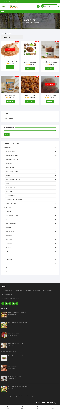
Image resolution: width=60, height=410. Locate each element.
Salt (7, 251)
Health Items (9, 235)
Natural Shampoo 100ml (12, 171)
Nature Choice (7, 147)
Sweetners (8, 263)
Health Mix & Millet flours (12, 159)
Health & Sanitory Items (12, 155)
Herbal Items (9, 163)
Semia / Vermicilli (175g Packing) (14, 199)
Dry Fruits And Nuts (11, 223)
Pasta (7, 183)
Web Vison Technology (27, 396)
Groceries (8, 227)
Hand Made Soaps (10, 231)
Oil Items (8, 175)
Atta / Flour (8, 211)
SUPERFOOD (9, 259)
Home (22, 22)
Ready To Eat (9, 191)
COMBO (8, 219)
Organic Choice (29, 22)
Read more (10, 67)
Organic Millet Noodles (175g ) (13, 179)
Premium (8, 272)
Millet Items (9, 243)
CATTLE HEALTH (10, 151)
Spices (7, 255)
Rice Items (8, 247)
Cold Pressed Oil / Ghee (12, 215)
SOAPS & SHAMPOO (11, 203)
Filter (6, 134)
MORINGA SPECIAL (11, 167)
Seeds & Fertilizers (10, 195)
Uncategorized (7, 267)
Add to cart (30, 68)
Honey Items (9, 239)
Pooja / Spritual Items (11, 187)
